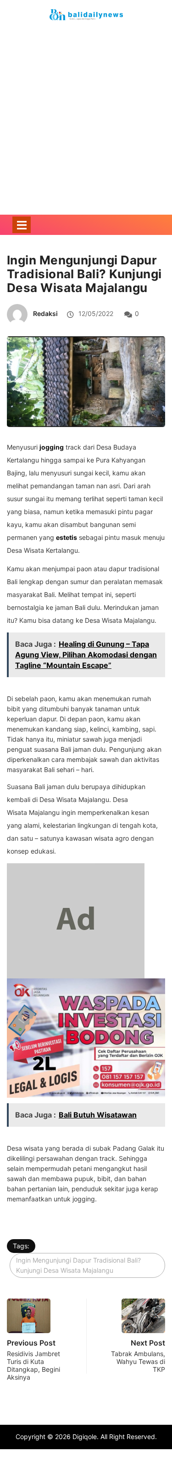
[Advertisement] (86, 133)
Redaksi (45, 313)
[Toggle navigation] (21, 225)
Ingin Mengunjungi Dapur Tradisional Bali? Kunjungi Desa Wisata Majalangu (78, 1265)
